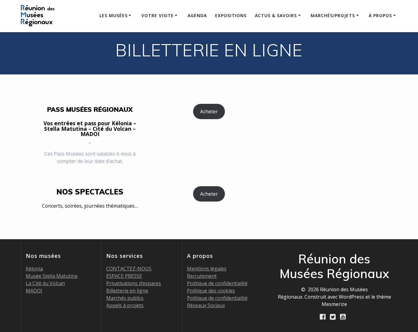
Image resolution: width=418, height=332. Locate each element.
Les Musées (113, 15)
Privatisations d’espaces (133, 283)
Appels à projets (125, 305)
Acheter (209, 111)
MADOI (34, 290)
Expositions (231, 15)
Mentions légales (206, 268)
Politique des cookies (211, 290)
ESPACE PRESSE (124, 276)
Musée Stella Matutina (51, 276)
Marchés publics (125, 298)
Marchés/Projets (333, 15)
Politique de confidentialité (217, 283)
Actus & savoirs (276, 15)
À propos (380, 15)
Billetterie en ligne (127, 290)
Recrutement (202, 276)
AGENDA (197, 15)
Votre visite (157, 15)
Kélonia (34, 268)
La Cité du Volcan (45, 283)
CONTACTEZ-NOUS (128, 268)
